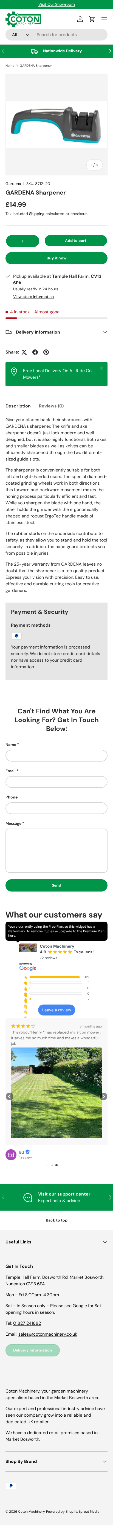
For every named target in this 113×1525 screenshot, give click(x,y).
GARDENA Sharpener (36, 65)
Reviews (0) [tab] (51, 406)
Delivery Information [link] (32, 1350)
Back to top (56, 1220)
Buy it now (57, 258)
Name (10, 744)
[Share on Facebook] (35, 352)
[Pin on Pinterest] (46, 352)
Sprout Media (89, 1511)
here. (12, 935)
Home (10, 65)
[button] (9, 1096)
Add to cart (75, 240)
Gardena (13, 183)
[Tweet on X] (24, 352)
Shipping (36, 213)
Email (10, 770)
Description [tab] (18, 406)
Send (56, 885)
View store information (33, 296)
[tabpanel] (56, 505)
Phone (11, 797)
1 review (25, 1157)
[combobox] (56, 34)
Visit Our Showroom (56, 4)
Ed (21, 1152)
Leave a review (56, 1010)
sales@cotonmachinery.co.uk (47, 1334)
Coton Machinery (31, 1511)
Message (13, 823)
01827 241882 (27, 1323)
